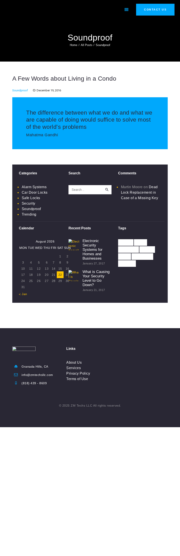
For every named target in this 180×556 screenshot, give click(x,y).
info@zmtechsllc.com (37, 375)
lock (124, 256)
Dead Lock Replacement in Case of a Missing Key (139, 192)
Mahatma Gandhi (42, 135)
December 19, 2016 (49, 90)
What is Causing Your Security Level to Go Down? (96, 278)
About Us (74, 362)
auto (140, 242)
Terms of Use (77, 379)
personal (142, 256)
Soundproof (20, 90)
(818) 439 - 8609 (34, 383)
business (128, 249)
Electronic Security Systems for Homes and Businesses (93, 250)
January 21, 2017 (94, 290)
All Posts (86, 45)
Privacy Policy (78, 373)
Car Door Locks (35, 192)
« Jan (23, 294)
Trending (29, 214)
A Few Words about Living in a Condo (64, 78)
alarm (125, 242)
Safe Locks (31, 198)
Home (73, 45)
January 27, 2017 (94, 263)
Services (73, 368)
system (127, 263)
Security (28, 203)
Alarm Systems (34, 187)
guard (147, 249)
